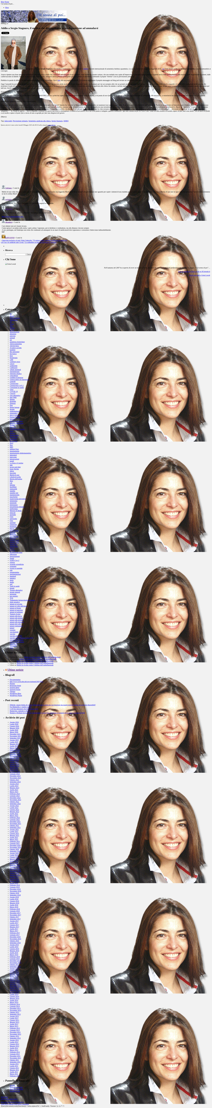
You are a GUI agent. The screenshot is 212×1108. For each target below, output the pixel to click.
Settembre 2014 (15, 990)
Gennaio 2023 (15, 796)
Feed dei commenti (16, 1089)
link (59, 80)
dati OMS (13, 397)
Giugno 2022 (14, 810)
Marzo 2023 (14, 792)
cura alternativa (15, 395)
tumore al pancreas (16, 610)
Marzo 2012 (14, 1050)
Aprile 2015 (14, 977)
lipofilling (13, 487)
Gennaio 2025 (15, 752)
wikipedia (13, 646)
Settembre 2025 (15, 738)
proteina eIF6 (14, 540)
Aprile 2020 (14, 861)
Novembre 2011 (15, 1058)
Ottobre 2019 (14, 873)
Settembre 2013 (15, 1014)
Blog (7, 8)
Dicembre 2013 (15, 1008)
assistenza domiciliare (17, 342)
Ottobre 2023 (14, 780)
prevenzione (51, 125)
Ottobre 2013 (14, 1012)
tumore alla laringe (16, 618)
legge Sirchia (14, 469)
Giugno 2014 (14, 996)
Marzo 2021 (14, 839)
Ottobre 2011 (14, 1060)
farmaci (12, 419)
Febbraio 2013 (15, 1028)
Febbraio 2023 (15, 794)
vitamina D (13, 644)
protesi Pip (13, 544)
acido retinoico (15, 318)
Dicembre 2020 (15, 845)
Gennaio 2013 (15, 1030)
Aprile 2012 (14, 1048)
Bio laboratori (14, 352)
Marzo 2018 (14, 907)
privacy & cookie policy (9, 1099)
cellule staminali (15, 370)
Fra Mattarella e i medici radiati (20, 707)
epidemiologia (15, 411)
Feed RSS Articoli (7, 1104)
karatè (12, 461)
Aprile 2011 (14, 1072)
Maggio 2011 (14, 1070)
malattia (12, 491)
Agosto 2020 (14, 853)
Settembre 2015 (15, 967)
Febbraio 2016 (15, 957)
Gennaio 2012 (15, 1054)
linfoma (12, 485)
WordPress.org (15, 1091)
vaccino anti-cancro (16, 640)
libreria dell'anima (16, 479)
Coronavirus (14, 383)
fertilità (12, 425)
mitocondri (8, 121)
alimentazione (14, 332)
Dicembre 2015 (15, 961)
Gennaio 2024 (15, 774)
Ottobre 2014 (14, 988)
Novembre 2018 (15, 891)
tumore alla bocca (16, 616)
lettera (12, 471)
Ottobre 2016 (14, 941)
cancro (12, 364)
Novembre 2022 (15, 800)
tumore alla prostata (16, 620)
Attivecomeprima (16, 344)
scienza (12, 562)
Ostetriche (13, 525)
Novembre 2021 (15, 824)
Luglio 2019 (14, 877)
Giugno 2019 (14, 879)
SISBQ (85, 69)
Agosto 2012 (14, 1040)
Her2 (11, 443)
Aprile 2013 (14, 1024)
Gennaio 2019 (15, 887)
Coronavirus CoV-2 (17, 385)
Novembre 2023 (15, 778)
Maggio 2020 (14, 859)
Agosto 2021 (14, 829)
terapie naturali (15, 592)
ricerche (12, 550)
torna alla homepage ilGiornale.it (12, 1102)
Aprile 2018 (14, 905)
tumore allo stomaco (17, 622)
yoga (11, 648)
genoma (12, 433)
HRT (11, 447)
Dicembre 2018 (15, 889)
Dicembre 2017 (15, 913)
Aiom (12, 324)
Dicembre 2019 (15, 869)
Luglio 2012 (14, 1042)
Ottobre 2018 (14, 893)
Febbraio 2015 (15, 980)
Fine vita (13, 427)
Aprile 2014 (14, 1000)
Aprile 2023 (14, 790)
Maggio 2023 (14, 788)
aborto (12, 316)
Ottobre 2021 (14, 826)
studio (12, 582)
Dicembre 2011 (15, 1056)
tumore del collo (15, 624)
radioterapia (14, 546)
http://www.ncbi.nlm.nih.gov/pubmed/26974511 (26, 682)
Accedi (12, 1085)
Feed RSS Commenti (21, 1104)
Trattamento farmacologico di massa (22, 600)
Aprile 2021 (14, 837)
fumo (11, 431)
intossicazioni (14, 459)
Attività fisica (14, 346)
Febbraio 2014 (15, 1004)
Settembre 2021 (15, 827)
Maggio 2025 (14, 744)
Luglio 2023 (14, 786)
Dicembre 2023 (15, 776)
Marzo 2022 (14, 816)
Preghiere (13, 535)
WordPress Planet (16, 695)
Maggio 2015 (14, 975)
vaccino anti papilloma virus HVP (21, 638)
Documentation (15, 680)
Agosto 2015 (14, 969)
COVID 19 (14, 391)
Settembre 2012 (15, 1038)
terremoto (13, 594)
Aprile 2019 (14, 883)
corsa (11, 389)
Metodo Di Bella (15, 511)
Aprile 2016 (14, 953)
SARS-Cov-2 (14, 560)
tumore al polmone (16, 612)
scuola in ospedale (16, 568)
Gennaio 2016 (15, 959)
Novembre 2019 (15, 871)
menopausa (14, 505)
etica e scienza (15, 415)
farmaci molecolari (16, 421)
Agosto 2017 (14, 921)
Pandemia (13, 527)
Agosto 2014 (14, 992)
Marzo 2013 (14, 1026)
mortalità (13, 515)
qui (163, 69)
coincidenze (14, 376)
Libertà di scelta (15, 477)
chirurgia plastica (16, 374)
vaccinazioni (14, 632)
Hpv (11, 445)
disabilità (13, 401)
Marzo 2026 (14, 732)
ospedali (12, 523)
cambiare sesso (15, 362)
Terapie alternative (16, 590)
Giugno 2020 (14, 857)
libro (11, 481)
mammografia (14, 495)
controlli (12, 382)
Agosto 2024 (14, 760)
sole (11, 570)
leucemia (13, 473)
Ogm (11, 517)
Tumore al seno (15, 614)
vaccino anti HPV (16, 636)
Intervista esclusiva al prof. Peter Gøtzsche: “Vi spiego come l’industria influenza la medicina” (35, 240)
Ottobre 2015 (14, 965)
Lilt (11, 483)
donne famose (14, 407)
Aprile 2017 (14, 929)
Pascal (12, 529)
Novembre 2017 (15, 915)
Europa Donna (15, 417)
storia (11, 580)
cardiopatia (13, 366)
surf (11, 584)
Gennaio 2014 (15, 1006)
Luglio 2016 (14, 947)
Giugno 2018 (14, 901)
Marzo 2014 (14, 1002)
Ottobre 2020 (14, 849)
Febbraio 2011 (15, 1076)
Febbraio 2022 (15, 818)
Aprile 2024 (14, 768)
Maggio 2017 (14, 927)
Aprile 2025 (14, 746)
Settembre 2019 (15, 875)
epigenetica (14, 413)
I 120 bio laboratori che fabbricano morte (24, 709)
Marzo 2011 (14, 1074)
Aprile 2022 (14, 814)
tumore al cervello (16, 604)
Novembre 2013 (15, 1010)
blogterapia (13, 358)
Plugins (12, 684)
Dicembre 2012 (15, 1032)
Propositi (13, 538)
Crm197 (12, 393)
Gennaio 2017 (15, 935)
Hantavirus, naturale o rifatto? (20, 711)
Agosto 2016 (14, 945)
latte (11, 465)
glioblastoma (14, 435)
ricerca (12, 548)
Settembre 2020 (15, 851)
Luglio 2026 (14, 724)
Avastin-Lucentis (16, 348)
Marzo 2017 (14, 931)
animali (12, 338)
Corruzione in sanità (17, 387)
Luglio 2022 (14, 808)
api (11, 340)
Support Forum (15, 689)
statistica (13, 578)
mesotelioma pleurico (17, 507)
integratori (13, 455)
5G (11, 314)
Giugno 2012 (14, 1044)
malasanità (13, 489)
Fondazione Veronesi (17, 429)
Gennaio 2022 (15, 820)
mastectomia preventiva (18, 499)
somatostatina (14, 572)
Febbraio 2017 (15, 933)
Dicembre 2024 (15, 754)
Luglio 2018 (14, 899)
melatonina (13, 501)
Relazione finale (15, 686)
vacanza (12, 630)
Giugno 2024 (14, 764)
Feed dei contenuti (16, 1087)
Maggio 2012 (14, 1046)
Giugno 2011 (14, 1068)
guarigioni (13, 439)
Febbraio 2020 (15, 865)
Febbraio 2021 (15, 841)
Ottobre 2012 (14, 1036)
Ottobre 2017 (14, 917)
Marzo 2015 (14, 979)
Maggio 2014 (14, 998)
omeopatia (13, 519)
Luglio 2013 (14, 1018)
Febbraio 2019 (15, 885)
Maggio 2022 (14, 812)
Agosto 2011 (14, 1064)
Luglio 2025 (14, 742)
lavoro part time (15, 467)
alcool (12, 330)
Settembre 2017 (15, 919)
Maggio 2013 (14, 1022)
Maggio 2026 (14, 728)
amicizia (12, 336)
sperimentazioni (15, 574)
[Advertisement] (21, 292)
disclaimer (4, 1097)
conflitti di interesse (16, 378)
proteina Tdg (14, 542)
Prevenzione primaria (20, 121)
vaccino (12, 634)
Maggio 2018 (14, 903)
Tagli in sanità (14, 586)
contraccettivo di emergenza (19, 380)
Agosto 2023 (14, 784)
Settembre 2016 (15, 943)
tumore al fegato (15, 608)
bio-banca (13, 354)
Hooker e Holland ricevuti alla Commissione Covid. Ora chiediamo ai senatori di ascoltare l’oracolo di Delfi (47, 713)
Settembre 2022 (15, 804)
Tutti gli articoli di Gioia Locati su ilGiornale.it (194, 271)
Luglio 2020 (14, 855)
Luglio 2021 (14, 831)
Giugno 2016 (14, 949)
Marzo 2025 (14, 748)
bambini (12, 350)
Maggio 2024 (14, 766)
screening (13, 566)
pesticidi (12, 533)
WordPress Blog (15, 693)
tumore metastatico (16, 626)
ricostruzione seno (16, 552)
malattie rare (14, 493)
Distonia (13, 403)
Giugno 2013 (14, 1020)
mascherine (14, 497)
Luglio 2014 (14, 994)
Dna (11, 405)
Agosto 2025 (14, 740)
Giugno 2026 (14, 726)
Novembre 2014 (15, 986)
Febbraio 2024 (15, 772)
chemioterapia (14, 372)
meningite (13, 503)
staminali (13, 576)
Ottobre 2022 (14, 802)
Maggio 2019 (14, 881)
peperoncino (14, 531)
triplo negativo (15, 602)
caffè (11, 360)
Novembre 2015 (15, 963)
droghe (12, 409)
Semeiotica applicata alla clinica (39, 121)
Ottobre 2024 (14, 758)
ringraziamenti (15, 556)
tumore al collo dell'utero (18, 606)
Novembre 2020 (15, 847)
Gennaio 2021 (15, 843)
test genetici (14, 596)
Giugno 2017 (14, 925)
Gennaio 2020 (15, 867)
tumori (12, 628)
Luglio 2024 (14, 762)
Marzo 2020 (14, 863)
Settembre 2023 (15, 782)
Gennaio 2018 (15, 911)
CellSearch (13, 368)
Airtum (12, 328)
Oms (11, 521)
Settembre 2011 (15, 1062)
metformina (14, 509)
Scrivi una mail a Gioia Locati (199, 275)
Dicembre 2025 (15, 734)
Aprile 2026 (14, 730)
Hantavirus (13, 441)
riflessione (13, 554)
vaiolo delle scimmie (17, 642)
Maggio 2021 (14, 835)
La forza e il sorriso (16, 463)
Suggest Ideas (14, 688)
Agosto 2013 (14, 1016)
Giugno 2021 (14, 833)
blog (11, 356)
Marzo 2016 (14, 955)
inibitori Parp (14, 449)
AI (11, 322)
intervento (13, 457)
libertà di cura (14, 475)
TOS (11, 598)
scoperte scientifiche (17, 564)
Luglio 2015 (14, 971)
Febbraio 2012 (15, 1052)
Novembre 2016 (15, 939)
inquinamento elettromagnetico (20, 453)
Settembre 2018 (15, 895)
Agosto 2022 (14, 806)
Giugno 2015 (14, 973)
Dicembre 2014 (15, 984)
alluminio (13, 334)
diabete (12, 399)
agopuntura (14, 320)
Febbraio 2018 (15, 909)
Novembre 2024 (15, 756)
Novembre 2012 (15, 1034)
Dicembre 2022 (15, 798)
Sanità (12, 558)
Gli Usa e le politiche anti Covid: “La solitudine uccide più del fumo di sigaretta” (29, 242)
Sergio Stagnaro (57, 121)
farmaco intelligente (16, 423)
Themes (12, 691)
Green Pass (14, 437)
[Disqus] (106, 155)
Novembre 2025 (15, 736)
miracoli (12, 513)
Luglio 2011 (14, 1066)
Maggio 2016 (14, 951)
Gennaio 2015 (15, 982)
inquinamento (14, 451)
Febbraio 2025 (15, 750)
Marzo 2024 (14, 770)
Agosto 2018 (14, 897)
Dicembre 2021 (15, 822)
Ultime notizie (16, 669)
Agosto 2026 (14, 722)
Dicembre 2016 (15, 937)
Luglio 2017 (14, 923)
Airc (11, 326)
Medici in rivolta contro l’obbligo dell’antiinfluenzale (42, 657)
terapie (12, 588)
